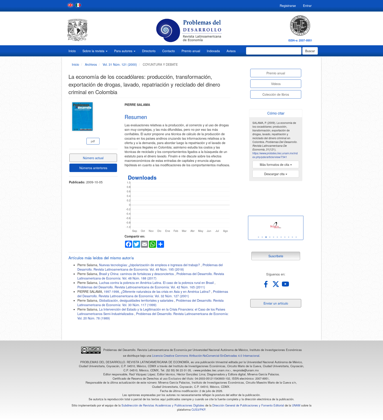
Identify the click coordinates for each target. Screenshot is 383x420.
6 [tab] (277, 237)
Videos (276, 83)
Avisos (231, 51)
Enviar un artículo (276, 303)
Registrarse (288, 5)
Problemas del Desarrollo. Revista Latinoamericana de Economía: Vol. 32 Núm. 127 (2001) (152, 293)
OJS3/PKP (198, 409)
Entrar (307, 5)
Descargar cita (274, 174)
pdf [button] (93, 141)
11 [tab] (296, 237)
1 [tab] (258, 237)
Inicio (72, 51)
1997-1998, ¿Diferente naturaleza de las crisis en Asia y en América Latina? (157, 291)
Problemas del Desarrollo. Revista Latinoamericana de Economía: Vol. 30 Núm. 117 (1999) (150, 302)
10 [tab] (292, 237)
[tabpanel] (276, 226)
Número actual (93, 158)
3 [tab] (266, 237)
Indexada (213, 51)
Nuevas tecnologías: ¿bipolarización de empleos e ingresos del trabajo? (150, 265)
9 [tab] (288, 237)
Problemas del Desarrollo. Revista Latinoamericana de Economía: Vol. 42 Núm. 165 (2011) (141, 287)
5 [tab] (273, 237)
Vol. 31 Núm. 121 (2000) (120, 64)
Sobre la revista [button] (93, 51)
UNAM (296, 405)
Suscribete (275, 256)
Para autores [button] (123, 51)
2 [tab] (262, 237)
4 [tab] (270, 237)
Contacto (168, 51)
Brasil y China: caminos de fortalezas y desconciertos (137, 273)
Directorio (149, 51)
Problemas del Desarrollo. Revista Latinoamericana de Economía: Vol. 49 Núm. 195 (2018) (150, 267)
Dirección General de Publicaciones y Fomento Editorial (248, 405)
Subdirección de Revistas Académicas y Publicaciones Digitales (162, 405)
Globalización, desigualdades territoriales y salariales (136, 300)
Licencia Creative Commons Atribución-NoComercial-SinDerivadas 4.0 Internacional (205, 355)
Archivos (91, 64)
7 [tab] (281, 237)
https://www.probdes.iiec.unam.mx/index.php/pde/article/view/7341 (275, 155)
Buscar (310, 51)
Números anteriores (93, 168)
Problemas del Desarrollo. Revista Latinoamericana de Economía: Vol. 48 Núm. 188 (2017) (150, 275)
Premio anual (191, 51)
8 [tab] (285, 237)
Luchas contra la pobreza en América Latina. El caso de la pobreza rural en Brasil (157, 282)
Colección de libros (275, 94)
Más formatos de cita (275, 164)
